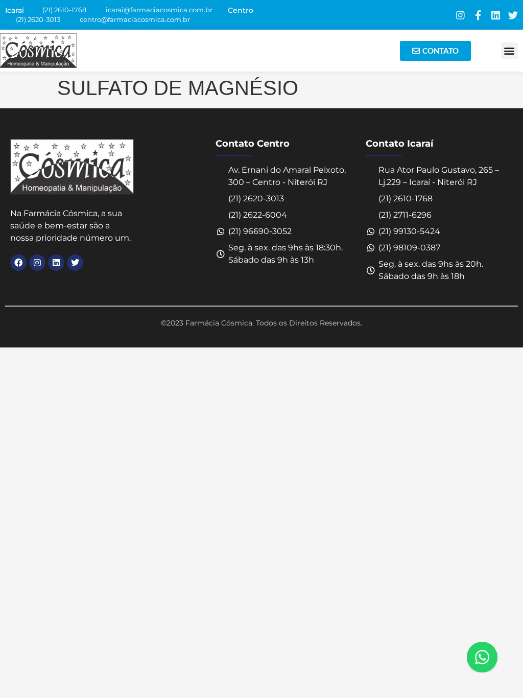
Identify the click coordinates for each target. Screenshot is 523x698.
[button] (509, 50)
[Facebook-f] (478, 15)
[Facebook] (18, 262)
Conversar (496, 657)
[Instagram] (460, 15)
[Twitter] (513, 15)
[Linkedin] (496, 15)
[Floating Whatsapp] (482, 657)
